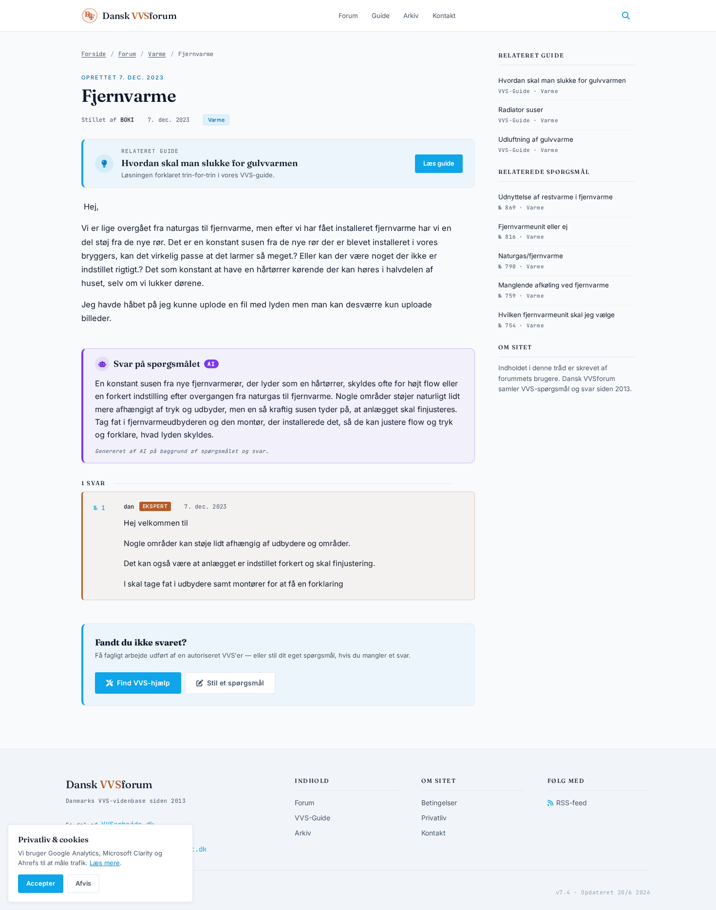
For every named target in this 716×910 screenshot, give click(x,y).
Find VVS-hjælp (143, 683)
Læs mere (105, 863)
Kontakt (444, 15)
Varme (157, 54)
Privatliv (434, 818)
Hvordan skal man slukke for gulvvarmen (209, 163)
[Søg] (626, 15)
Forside (93, 54)
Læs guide (438, 163)
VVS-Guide (312, 818)
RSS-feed (571, 802)
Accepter (40, 883)
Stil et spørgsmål (235, 683)
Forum (348, 15)
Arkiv (411, 15)
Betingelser (439, 802)
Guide (381, 15)
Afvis (83, 883)
